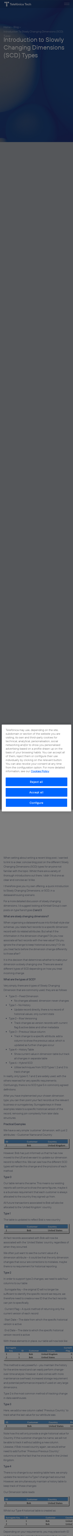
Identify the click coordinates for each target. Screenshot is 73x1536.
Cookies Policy (40, 771)
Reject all (36, 782)
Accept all (36, 792)
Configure (36, 802)
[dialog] (36, 768)
